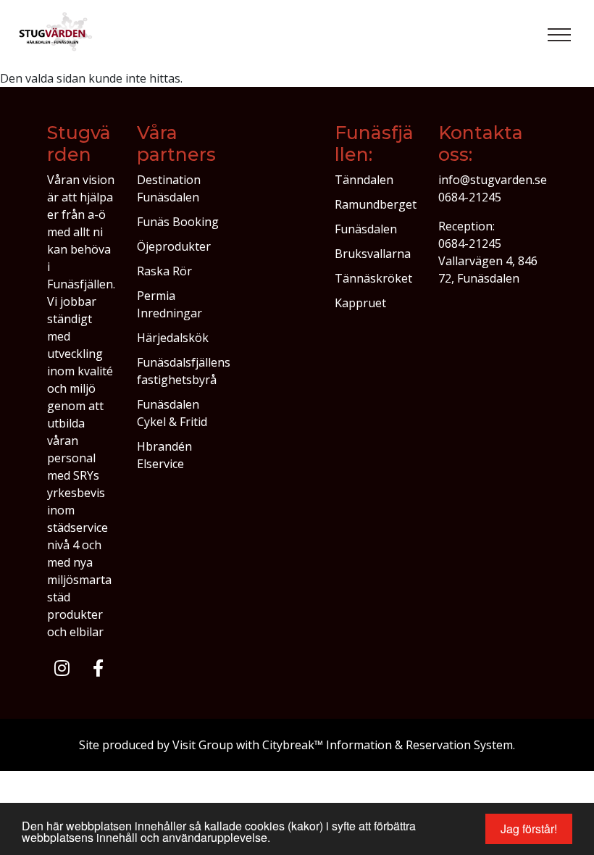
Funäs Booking (178, 222)
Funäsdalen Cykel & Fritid (172, 413)
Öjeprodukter (174, 246)
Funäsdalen (366, 229)
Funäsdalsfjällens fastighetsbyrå (183, 371)
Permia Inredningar (169, 304)
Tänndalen (364, 180)
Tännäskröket (373, 278)
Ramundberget (376, 204)
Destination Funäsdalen (169, 188)
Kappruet (360, 303)
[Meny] (559, 35)
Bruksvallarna (373, 254)
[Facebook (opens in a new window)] (98, 668)
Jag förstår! (529, 828)
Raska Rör (164, 271)
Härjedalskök (173, 338)
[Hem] (57, 35)
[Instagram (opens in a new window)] (62, 668)
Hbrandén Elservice (164, 455)
